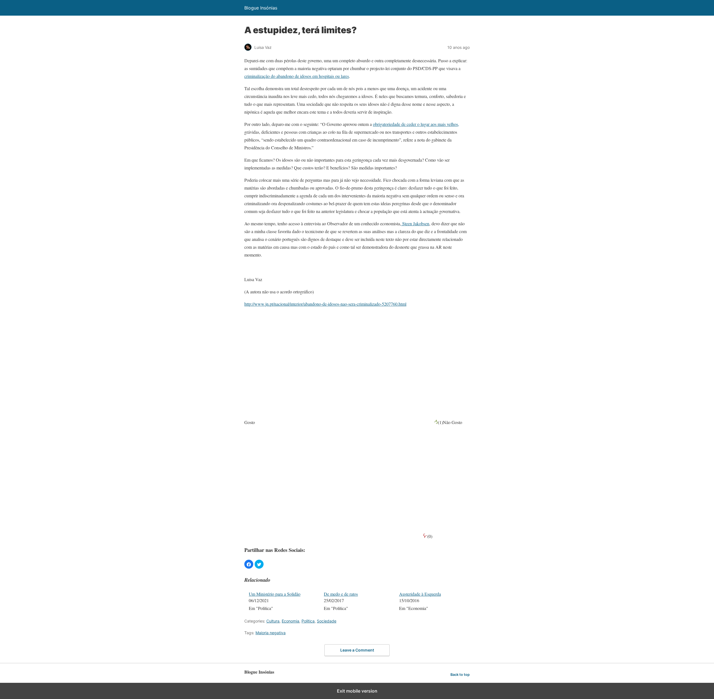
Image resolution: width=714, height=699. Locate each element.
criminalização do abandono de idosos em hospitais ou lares (296, 76)
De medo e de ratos (341, 594)
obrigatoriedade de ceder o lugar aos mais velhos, (416, 124)
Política (308, 621)
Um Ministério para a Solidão (274, 594)
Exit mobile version (357, 691)
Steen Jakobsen (415, 223)
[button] (248, 564)
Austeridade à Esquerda (420, 594)
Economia (290, 621)
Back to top (460, 674)
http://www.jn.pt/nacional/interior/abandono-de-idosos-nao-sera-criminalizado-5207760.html (325, 304)
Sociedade (326, 621)
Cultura (272, 621)
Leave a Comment (357, 650)
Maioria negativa (270, 632)
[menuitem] (283, 601)
